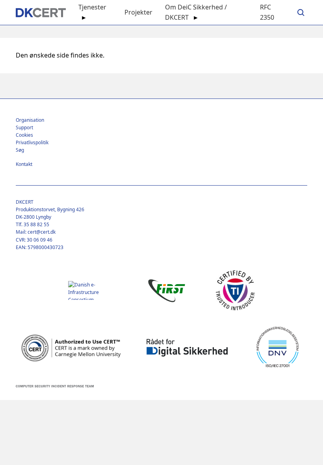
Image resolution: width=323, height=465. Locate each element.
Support (24, 127)
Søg (20, 150)
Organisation (30, 120)
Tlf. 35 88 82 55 (32, 224)
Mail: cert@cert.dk (36, 232)
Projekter (138, 12)
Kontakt (24, 164)
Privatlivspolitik (32, 142)
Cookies (24, 135)
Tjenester (92, 7)
